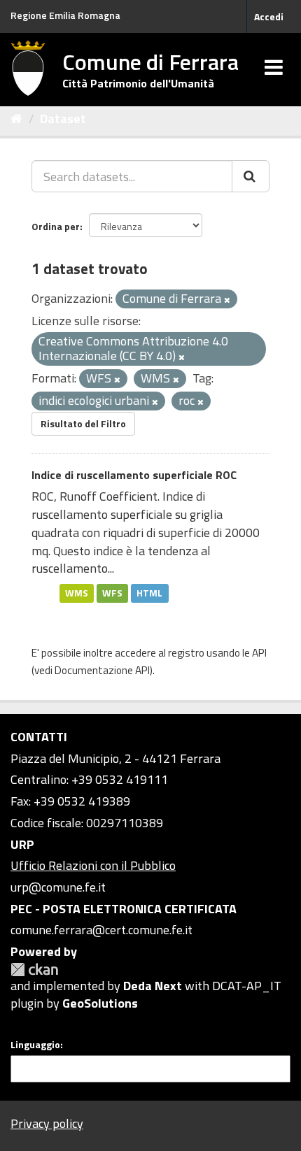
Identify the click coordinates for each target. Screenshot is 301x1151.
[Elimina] (227, 300)
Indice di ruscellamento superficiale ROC (134, 474)
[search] (251, 176)
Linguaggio (35, 1045)
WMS (76, 593)
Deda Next (152, 985)
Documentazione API (102, 670)
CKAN (34, 969)
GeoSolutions (100, 1003)
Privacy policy (46, 1123)
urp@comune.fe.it (58, 887)
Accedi (269, 16)
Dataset (63, 118)
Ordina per (55, 226)
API (259, 653)
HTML (149, 593)
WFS (112, 593)
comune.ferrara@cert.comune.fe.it (101, 929)
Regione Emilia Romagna (65, 15)
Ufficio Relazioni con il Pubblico (93, 865)
